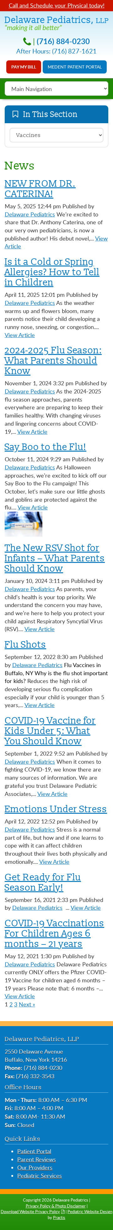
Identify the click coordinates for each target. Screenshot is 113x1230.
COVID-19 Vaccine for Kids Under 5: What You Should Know (50, 731)
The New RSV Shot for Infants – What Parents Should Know (55, 558)
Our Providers (34, 1167)
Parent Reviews (36, 1159)
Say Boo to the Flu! (45, 447)
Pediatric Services (39, 1175)
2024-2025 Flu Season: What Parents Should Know (53, 361)
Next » (27, 1004)
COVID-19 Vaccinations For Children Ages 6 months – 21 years (54, 933)
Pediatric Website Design (89, 1211)
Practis (59, 1217)
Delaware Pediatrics (30, 214)
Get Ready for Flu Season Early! (43, 882)
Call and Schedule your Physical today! (57, 5)
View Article (20, 335)
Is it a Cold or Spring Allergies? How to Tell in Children (52, 272)
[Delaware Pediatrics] (56, 23)
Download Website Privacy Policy (30, 1211)
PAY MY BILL (23, 67)
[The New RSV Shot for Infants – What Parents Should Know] (23, 523)
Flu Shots (25, 644)
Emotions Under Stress (56, 809)
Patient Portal (34, 1151)
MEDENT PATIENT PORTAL (75, 67)
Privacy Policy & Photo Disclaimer (56, 1206)
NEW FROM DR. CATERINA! (40, 189)
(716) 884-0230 (63, 41)
